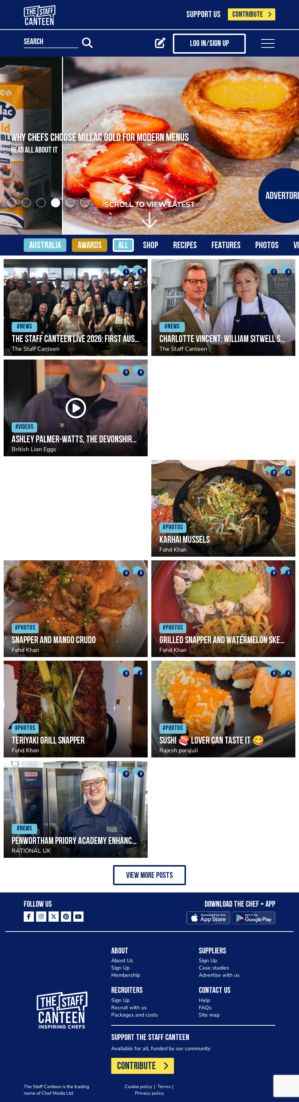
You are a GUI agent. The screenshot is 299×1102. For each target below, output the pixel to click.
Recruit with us (129, 1007)
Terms (164, 1086)
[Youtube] (78, 916)
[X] (53, 916)
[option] (149, 146)
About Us (122, 960)
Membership (125, 975)
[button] (149, 875)
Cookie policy (138, 1086)
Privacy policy (149, 1093)
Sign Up (120, 967)
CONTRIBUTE (247, 15)
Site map (209, 1014)
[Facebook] (29, 916)
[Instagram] (41, 916)
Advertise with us (219, 975)
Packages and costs (134, 1014)
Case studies (214, 967)
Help (204, 1000)
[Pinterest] (66, 916)
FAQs (205, 1007)
